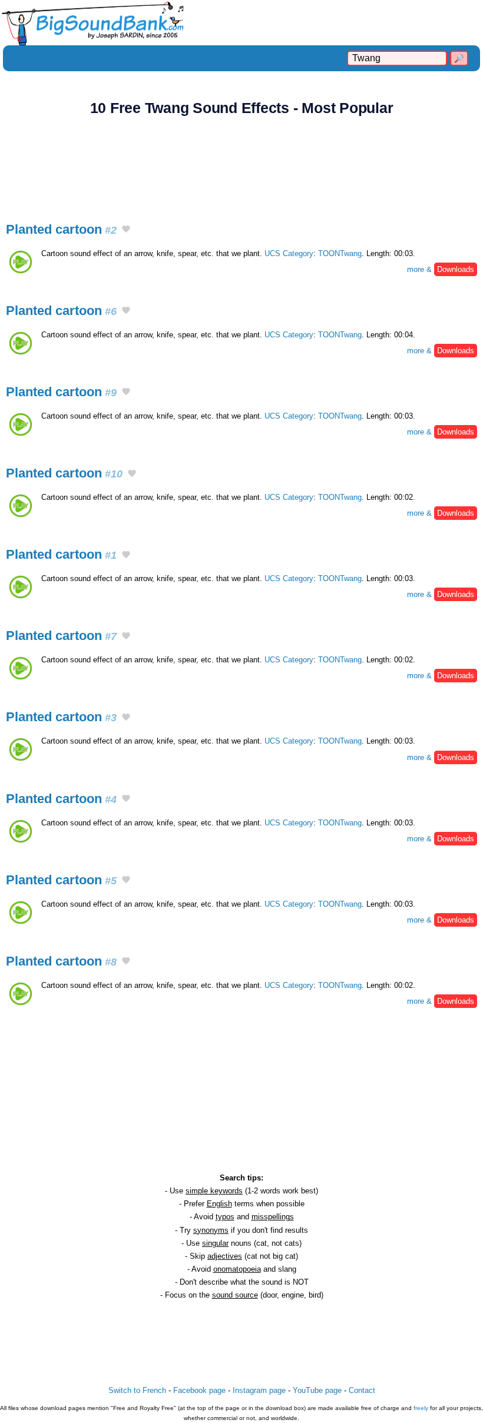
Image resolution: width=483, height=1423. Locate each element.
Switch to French (137, 1390)
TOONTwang (340, 253)
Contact (362, 1390)
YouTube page (317, 1390)
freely (420, 1408)
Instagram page (259, 1390)
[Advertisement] (241, 162)
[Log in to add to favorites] (126, 230)
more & (440, 269)
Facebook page (199, 1390)
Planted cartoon (61, 229)
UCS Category (288, 253)
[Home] (241, 22)
